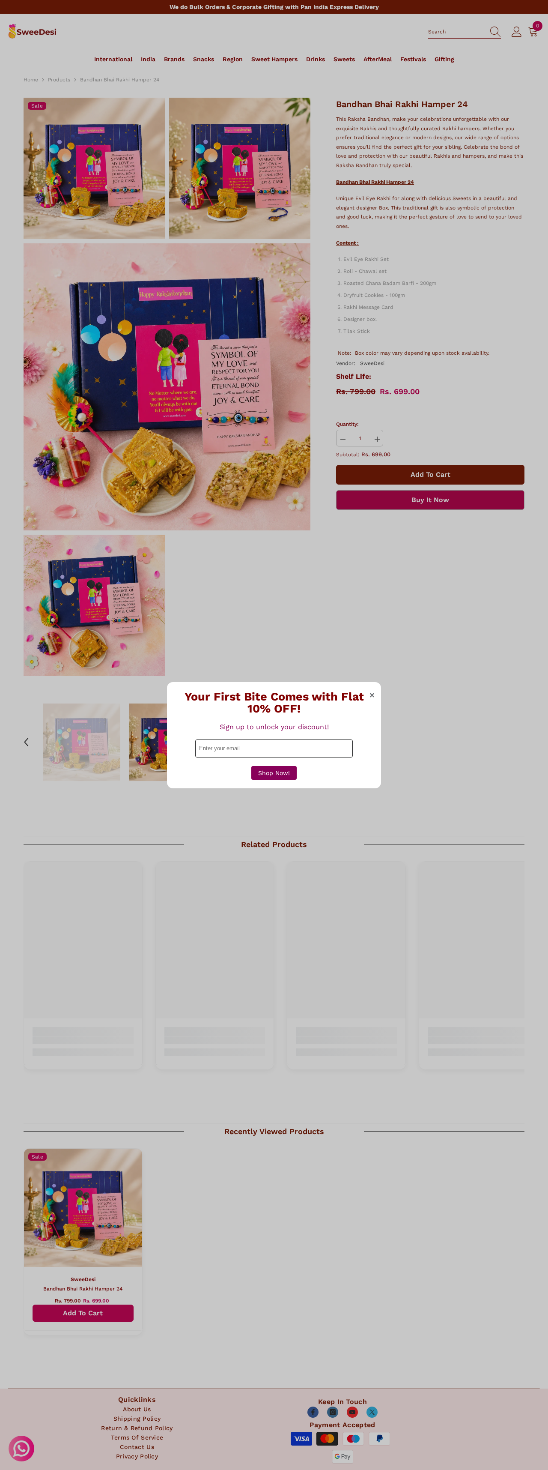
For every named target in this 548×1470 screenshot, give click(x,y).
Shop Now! (274, 772)
